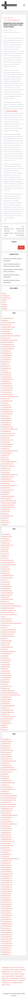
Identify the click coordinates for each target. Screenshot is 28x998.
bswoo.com (5, 729)
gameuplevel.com (6, 374)
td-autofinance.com (7, 590)
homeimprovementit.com (8, 322)
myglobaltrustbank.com (8, 690)
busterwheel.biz (6, 666)
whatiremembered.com (8, 612)
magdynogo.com (6, 954)
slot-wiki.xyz (5, 684)
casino (9, 20)
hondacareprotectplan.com (9, 797)
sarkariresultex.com (7, 771)
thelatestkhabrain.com (8, 767)
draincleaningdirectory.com (9, 804)
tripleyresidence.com (7, 440)
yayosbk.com (5, 655)
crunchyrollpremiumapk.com (9, 795)
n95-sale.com (5, 566)
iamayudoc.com (6, 398)
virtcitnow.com (5, 571)
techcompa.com (6, 582)
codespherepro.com (7, 926)
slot (19, 20)
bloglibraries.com (6, 813)
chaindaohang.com (7, 619)
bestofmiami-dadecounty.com (9, 340)
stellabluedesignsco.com (8, 841)
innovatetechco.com (7, 891)
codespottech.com (6, 860)
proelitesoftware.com (7, 427)
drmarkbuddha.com (7, 621)
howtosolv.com (6, 645)
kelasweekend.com (7, 723)
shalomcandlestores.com (8, 789)
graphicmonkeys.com (7, 413)
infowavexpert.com (7, 900)
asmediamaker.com (7, 780)
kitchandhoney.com (7, 640)
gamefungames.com (7, 385)
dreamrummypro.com (7, 750)
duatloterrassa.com (7, 446)
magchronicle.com (6, 865)
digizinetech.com (6, 917)
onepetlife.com (6, 483)
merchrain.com (6, 511)
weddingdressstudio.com (8, 651)
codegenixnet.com (6, 928)
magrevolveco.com (7, 936)
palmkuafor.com (6, 745)
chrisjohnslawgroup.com (8, 433)
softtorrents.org (6, 442)
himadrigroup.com (7, 586)
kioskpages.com (6, 468)
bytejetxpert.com (6, 949)
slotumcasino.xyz (6, 673)
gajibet (3, 984)
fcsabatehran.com (6, 830)
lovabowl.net (5, 320)
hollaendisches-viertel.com (9, 632)
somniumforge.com (7, 811)
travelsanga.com (6, 703)
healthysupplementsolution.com (10, 858)
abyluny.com (5, 520)
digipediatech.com (7, 867)
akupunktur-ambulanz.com (9, 610)
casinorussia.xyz (6, 671)
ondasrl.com (5, 457)
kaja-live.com (5, 579)
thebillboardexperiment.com (9, 485)
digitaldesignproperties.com (9, 769)
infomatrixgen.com (7, 919)
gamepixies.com (6, 416)
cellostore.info (5, 778)
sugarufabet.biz (6, 492)
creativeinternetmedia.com (9, 564)
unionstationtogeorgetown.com (10, 396)
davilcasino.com (6, 366)
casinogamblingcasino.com (9, 800)
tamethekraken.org (7, 453)
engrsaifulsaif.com (7, 392)
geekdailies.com (6, 509)
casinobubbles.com (7, 355)
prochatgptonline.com (7, 575)
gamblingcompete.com (8, 560)
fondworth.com (6, 763)
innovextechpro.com (7, 880)
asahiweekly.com (6, 405)
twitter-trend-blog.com (8, 603)
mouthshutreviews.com (8, 348)
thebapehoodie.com (7, 817)
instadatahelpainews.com (8, 507)
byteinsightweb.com (7, 871)
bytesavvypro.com (6, 913)
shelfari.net (5, 668)
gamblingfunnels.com (7, 545)
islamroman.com (6, 588)
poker (9, 18)
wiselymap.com (6, 573)
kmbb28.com (5, 513)
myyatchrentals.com (7, 787)
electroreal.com (6, 337)
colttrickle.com (5, 538)
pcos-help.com (5, 547)
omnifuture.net (6, 543)
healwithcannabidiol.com (8, 466)
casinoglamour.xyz (7, 675)
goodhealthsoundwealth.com (9, 824)
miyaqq (20, 982)
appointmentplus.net (7, 710)
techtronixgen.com (7, 878)
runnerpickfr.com (6, 540)
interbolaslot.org (6, 743)
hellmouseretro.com (7, 828)
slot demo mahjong (12, 111)
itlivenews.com (6, 714)
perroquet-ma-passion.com (9, 502)
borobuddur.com (6, 381)
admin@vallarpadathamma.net (13, 32)
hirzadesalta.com (6, 351)
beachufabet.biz (6, 487)
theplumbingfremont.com (8, 716)
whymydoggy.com (6, 739)
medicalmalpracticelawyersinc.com (11, 694)
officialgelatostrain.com (8, 476)
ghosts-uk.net (5, 553)
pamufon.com (5, 448)
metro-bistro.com (6, 642)
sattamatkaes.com (6, 793)
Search (14, 242)
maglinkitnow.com (6, 869)
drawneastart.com (6, 418)
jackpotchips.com (6, 424)
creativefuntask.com (7, 390)
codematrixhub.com (7, 904)
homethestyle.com (6, 377)
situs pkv (4, 293)
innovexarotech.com (7, 939)
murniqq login (17, 971)
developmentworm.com (8, 712)
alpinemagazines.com (7, 599)
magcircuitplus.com (7, 943)
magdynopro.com (6, 893)
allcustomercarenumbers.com (10, 429)
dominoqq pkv (5, 295)
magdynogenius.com (7, 873)
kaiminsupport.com (7, 752)
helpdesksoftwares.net (8, 318)
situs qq (4, 302)
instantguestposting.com (8, 705)
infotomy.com (5, 856)
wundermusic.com (7, 383)
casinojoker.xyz (6, 679)
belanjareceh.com (6, 754)
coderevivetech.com (7, 934)
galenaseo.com (6, 688)
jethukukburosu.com (7, 808)
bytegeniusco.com (6, 902)
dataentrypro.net (6, 748)
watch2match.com (6, 686)
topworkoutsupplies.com (8, 346)
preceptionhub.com (7, 329)
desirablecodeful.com (7, 845)
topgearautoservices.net (8, 496)
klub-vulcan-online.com (8, 435)
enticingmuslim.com (7, 821)
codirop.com (5, 551)
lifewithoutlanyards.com (8, 636)
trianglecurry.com (6, 470)
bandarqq (4, 306)
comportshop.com (6, 697)
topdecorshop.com (7, 699)
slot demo (4, 300)
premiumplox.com (6, 653)
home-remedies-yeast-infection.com (11, 335)
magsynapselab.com (7, 876)
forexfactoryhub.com (7, 577)
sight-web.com (5, 584)
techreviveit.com (6, 897)
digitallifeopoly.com (7, 353)
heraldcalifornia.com (7, 411)
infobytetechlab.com (7, 923)
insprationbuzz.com (7, 758)
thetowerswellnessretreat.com (10, 474)
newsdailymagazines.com (8, 327)
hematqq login (5, 974)
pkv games (14, 20)
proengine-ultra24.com (8, 634)
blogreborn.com (6, 569)
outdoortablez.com (7, 854)
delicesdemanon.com (7, 647)
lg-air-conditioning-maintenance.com (11, 623)
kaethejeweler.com (7, 479)
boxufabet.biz (5, 494)
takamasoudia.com (7, 837)
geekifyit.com (5, 791)
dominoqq (4, 304)
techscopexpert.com (7, 884)
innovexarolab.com (7, 921)
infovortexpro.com (6, 941)
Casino (5, 18)
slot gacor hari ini (6, 297)
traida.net (4, 638)
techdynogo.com (6, 863)
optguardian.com (6, 361)
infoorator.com (6, 625)
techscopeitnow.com (7, 945)
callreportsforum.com (7, 516)
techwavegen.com (6, 910)
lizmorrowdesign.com (7, 463)
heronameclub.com (7, 850)
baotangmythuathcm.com (8, 806)
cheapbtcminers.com (7, 394)
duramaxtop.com (6, 834)
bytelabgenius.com (7, 889)
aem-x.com (5, 370)
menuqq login (5, 967)
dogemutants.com (6, 832)
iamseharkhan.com (7, 765)
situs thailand (5, 969)
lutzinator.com (5, 455)
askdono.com (5, 556)
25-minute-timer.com (7, 387)
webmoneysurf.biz (7, 660)
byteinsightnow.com (7, 932)
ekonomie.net (5, 708)
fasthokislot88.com (7, 420)
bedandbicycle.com (7, 409)
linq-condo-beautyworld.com (9, 614)
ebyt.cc (4, 616)
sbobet (12, 969)
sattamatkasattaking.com (8, 481)
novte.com (4, 627)
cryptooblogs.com (6, 372)
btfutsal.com (5, 549)
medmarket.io (5, 852)
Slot (12, 18)
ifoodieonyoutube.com (8, 342)
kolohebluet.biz (6, 662)
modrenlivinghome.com (8, 505)
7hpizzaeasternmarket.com (9, 629)
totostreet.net (5, 364)
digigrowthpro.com (7, 536)
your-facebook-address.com (9, 500)
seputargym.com (6, 357)
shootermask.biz (6, 664)
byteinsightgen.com (7, 915)
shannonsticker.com (7, 756)
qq (22, 967)
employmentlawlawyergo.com (9, 692)
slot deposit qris (6, 982)
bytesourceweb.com (7, 930)
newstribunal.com (6, 324)
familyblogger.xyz (6, 431)
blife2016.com (5, 459)
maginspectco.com (7, 952)
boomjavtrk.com (6, 522)
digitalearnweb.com (7, 741)
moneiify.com (5, 784)
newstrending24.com (7, 718)
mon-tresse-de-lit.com (7, 489)
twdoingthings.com (7, 839)
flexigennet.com (6, 847)
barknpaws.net (6, 776)
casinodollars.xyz (6, 677)
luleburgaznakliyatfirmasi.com (10, 815)
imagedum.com (6, 472)
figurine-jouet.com (6, 498)
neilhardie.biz (5, 658)
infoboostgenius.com (7, 908)
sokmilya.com (5, 518)
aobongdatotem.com (7, 333)
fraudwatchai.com (6, 368)
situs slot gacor (15, 974)
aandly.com (5, 727)
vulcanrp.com (5, 601)
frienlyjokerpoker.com (7, 592)
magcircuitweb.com (7, 882)
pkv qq (17, 969)
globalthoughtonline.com (8, 782)
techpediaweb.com (7, 886)
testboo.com (5, 649)
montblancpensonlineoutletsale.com (11, 605)
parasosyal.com (6, 819)
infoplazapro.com (6, 895)
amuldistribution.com (7, 379)
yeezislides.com (6, 331)
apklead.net (5, 524)
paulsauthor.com (6, 843)
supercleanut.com (6, 407)
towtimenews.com (6, 802)
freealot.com (5, 403)
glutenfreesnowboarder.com (9, 461)
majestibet (14, 982)
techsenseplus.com (7, 906)
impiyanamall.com (6, 359)
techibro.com (5, 597)
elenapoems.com (6, 826)
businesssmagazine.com (8, 562)
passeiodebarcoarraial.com (9, 761)
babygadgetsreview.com (8, 608)
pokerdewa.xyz (6, 681)
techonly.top (5, 558)
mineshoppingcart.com (8, 344)
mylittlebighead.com (7, 400)
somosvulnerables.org (7, 444)
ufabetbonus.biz (6, 721)
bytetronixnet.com (6, 947)
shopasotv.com (6, 701)
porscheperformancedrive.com (10, 450)
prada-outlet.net (6, 534)
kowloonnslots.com (7, 595)
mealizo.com (5, 774)
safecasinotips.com (7, 422)
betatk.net (4, 725)
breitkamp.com (6, 437)
